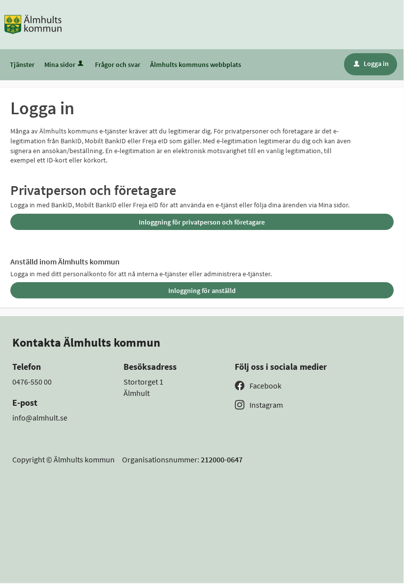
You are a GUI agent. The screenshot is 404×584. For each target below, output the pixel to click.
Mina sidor (59, 64)
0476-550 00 (32, 382)
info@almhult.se (39, 417)
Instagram (266, 405)
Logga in (371, 63)
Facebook (265, 385)
